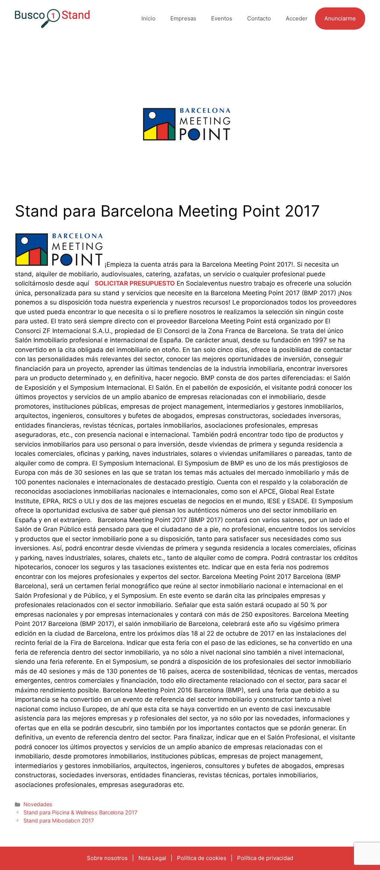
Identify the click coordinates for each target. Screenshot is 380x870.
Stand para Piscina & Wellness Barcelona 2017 (80, 812)
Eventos (221, 18)
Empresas (183, 18)
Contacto (259, 18)
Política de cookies (201, 857)
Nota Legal (152, 857)
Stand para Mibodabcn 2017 (58, 820)
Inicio (148, 18)
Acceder (297, 18)
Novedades (37, 804)
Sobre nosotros (107, 857)
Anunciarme (340, 18)
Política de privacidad (265, 857)
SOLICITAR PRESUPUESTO (135, 283)
